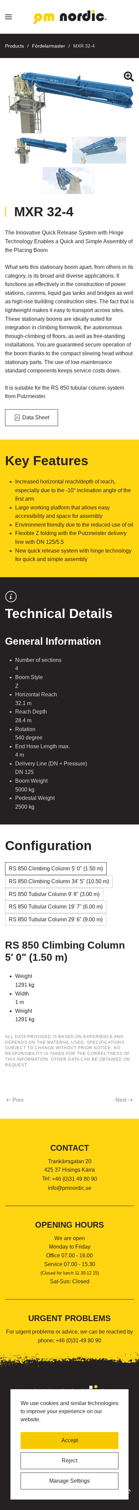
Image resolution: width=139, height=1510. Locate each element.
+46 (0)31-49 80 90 (78, 1340)
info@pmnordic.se (69, 1188)
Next (121, 1100)
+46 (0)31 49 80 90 (74, 1179)
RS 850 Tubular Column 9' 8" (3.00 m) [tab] (54, 894)
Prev (18, 1100)
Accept (69, 1440)
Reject (69, 1460)
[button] (8, 17)
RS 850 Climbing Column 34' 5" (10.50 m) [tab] (59, 881)
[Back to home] (69, 17)
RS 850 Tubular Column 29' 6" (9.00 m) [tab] (56, 919)
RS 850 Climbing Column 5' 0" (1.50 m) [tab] (56, 868)
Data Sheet (35, 417)
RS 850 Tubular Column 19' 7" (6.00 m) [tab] (56, 907)
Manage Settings (69, 1481)
